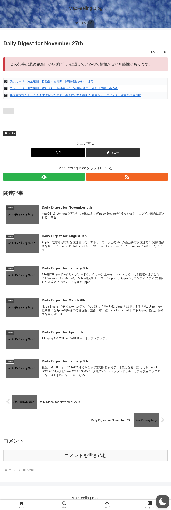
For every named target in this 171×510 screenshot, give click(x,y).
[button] (113, 152)
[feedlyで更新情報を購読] (44, 177)
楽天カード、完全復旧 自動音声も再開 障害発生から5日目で (51, 81)
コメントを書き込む (85, 455)
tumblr (11, 133)
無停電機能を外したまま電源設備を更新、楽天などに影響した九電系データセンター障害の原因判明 (75, 95)
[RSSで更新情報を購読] (127, 177)
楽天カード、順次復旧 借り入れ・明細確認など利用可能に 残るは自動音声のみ (64, 88)
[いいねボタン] (8, 111)
